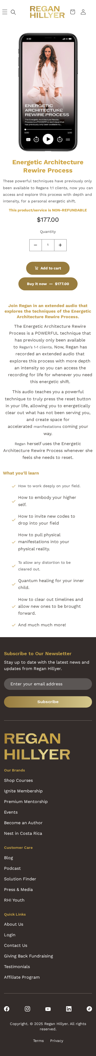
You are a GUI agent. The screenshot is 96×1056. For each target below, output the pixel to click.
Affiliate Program (22, 977)
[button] (13, 12)
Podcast (12, 868)
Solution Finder (20, 878)
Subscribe (48, 701)
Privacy (56, 1041)
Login (9, 934)
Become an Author (23, 822)
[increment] (60, 245)
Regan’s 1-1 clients (35, 347)
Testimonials (17, 966)
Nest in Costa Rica (23, 833)
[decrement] (36, 245)
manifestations (47, 426)
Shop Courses (18, 780)
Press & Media (18, 889)
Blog (8, 857)
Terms (38, 1041)
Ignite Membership (23, 790)
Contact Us (15, 945)
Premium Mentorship (26, 801)
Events (11, 812)
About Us (13, 924)
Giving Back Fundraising (28, 956)
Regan (20, 444)
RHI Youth (14, 900)
